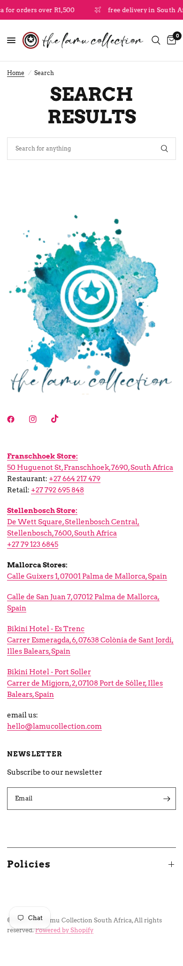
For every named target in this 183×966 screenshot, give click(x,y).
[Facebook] (17, 419)
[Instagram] (39, 419)
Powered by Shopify (64, 930)
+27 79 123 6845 (32, 544)
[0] (170, 40)
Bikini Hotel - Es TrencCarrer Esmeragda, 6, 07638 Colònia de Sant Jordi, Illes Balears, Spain (90, 640)
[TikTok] (61, 418)
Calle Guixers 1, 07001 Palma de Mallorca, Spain (87, 576)
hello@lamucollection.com (54, 726)
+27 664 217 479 (74, 479)
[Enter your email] (166, 798)
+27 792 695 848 (57, 490)
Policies (29, 864)
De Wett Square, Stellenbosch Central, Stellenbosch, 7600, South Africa (73, 521)
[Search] (156, 40)
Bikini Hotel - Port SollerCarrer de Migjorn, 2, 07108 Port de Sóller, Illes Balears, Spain (85, 683)
